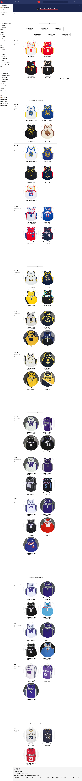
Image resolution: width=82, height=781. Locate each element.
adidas (15, 667)
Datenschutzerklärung (21, 775)
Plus (39, 1)
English (59, 5)
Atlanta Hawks (29, 28)
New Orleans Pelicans (66, 34)
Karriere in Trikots (20, 13)
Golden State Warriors (37, 34)
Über (15, 775)
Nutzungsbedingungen (31, 775)
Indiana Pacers (51, 34)
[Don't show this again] (80, 5)
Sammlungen (33, 1)
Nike (15, 44)
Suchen (28, 1)
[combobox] (56, 2)
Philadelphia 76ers (44, 28)
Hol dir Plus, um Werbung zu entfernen (47, 23)
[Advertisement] (47, 19)
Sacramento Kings (59, 28)
